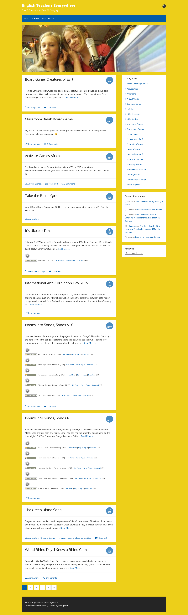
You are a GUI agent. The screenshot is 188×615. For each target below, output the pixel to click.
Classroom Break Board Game (49, 119)
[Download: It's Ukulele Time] (31, 260)
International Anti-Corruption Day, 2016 (56, 283)
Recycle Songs (133, 149)
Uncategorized (34, 107)
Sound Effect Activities (136, 169)
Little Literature (133, 114)
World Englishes (134, 184)
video (88, 538)
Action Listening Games (137, 84)
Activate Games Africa (42, 155)
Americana (32, 271)
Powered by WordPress (35, 605)
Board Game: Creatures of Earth (50, 79)
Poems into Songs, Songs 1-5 (48, 418)
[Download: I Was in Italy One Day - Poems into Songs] (31, 478)
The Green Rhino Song (43, 509)
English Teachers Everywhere (48, 5)
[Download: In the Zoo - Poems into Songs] (31, 488)
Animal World (33, 219)
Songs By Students (135, 164)
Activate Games (34, 184)
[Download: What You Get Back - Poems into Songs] (31, 385)
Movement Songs (135, 124)
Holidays (41, 271)
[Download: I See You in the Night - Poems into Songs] (31, 468)
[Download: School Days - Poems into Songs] (31, 365)
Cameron (133, 226)
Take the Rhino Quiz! (41, 195)
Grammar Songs (47, 538)
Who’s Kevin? (48, 18)
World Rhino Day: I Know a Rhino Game (57, 549)
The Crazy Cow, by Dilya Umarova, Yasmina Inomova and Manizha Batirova (143, 217)
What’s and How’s (31, 18)
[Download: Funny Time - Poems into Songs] (31, 458)
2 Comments (51, 578)
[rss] (164, 6)
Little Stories (132, 119)
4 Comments (52, 144)
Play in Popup (70, 260)
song (83, 538)
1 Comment (51, 107)
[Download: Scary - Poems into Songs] (31, 354)
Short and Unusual (135, 159)
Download (80, 260)
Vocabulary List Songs (136, 179)
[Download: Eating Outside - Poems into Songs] (31, 447)
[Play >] (27, 255)
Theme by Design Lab (58, 605)
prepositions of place (70, 538)
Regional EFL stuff (50, 184)
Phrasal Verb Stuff (135, 139)
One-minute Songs (135, 129)
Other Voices (132, 134)
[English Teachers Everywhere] (94, 48)
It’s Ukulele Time (38, 230)
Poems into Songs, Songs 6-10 (49, 324)
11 (48, 587)
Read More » (72, 97)
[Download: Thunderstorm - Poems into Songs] (31, 375)
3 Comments (69, 184)
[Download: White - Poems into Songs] (31, 395)
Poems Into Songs (135, 144)
